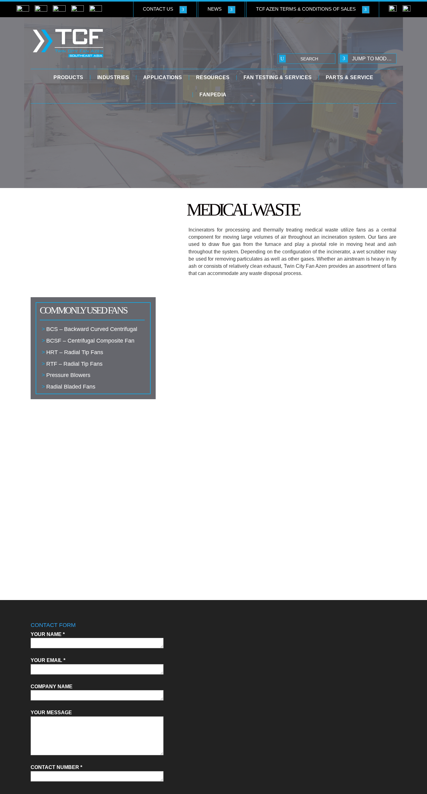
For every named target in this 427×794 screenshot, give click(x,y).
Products (68, 77)
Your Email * (48, 660)
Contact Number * (56, 767)
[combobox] (367, 59)
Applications (162, 77)
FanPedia (212, 94)
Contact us (158, 9)
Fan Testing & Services (278, 77)
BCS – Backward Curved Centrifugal (91, 329)
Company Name (52, 686)
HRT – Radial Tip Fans (74, 352)
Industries (113, 77)
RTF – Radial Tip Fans (74, 364)
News (215, 9)
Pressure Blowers (68, 375)
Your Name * (48, 634)
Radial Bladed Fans (70, 387)
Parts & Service (350, 77)
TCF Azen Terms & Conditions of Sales (306, 9)
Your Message (51, 712)
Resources (213, 77)
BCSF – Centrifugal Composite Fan (90, 341)
